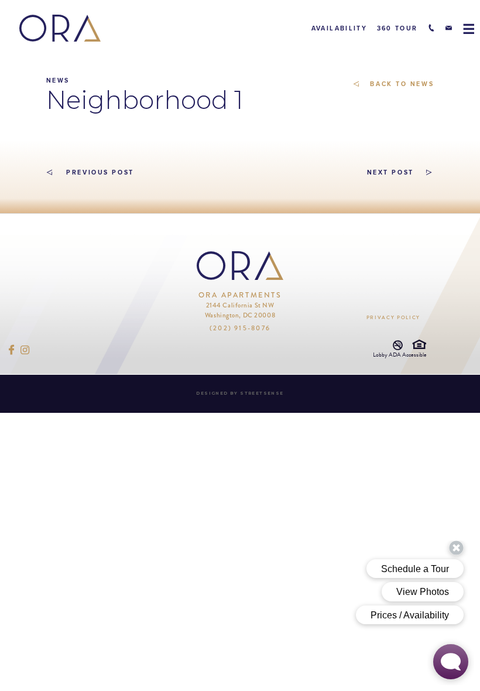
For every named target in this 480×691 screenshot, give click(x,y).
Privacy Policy (393, 317)
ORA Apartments (240, 305)
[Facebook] (11, 350)
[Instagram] (25, 350)
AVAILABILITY (339, 28)
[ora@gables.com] (448, 28)
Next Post (390, 172)
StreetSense (261, 393)
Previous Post (98, 172)
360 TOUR (397, 28)
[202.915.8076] (431, 28)
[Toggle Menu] (468, 29)
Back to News (400, 84)
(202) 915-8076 (240, 328)
